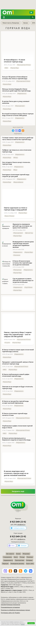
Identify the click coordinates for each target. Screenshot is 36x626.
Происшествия (19, 560)
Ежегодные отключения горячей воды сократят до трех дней (15, 175)
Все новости (10, 554)
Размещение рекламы (17, 563)
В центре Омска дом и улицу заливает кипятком (15, 102)
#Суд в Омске (28, 287)
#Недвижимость (21, 93)
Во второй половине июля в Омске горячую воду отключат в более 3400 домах (18, 114)
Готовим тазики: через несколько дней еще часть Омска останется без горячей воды (17, 138)
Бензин (25, 23)
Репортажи (26, 554)
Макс (13, 545)
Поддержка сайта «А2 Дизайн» (10, 613)
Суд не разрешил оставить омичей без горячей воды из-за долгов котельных (23, 280)
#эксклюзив (16, 255)
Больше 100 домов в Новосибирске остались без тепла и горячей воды (14, 78)
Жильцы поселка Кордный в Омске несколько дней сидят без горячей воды (16, 90)
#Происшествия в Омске (23, 65)
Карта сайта (30, 563)
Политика (30, 557)
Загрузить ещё (18, 491)
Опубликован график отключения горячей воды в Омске (17, 427)
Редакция (5, 563)
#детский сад (29, 233)
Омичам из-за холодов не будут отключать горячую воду (17, 387)
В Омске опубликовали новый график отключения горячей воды (15, 375)
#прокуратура (17, 270)
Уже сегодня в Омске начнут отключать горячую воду (16, 163)
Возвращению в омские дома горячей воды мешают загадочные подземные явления (23, 244)
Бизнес (18, 554)
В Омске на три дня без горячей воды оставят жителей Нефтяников (15, 402)
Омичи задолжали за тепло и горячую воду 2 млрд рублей (15, 209)
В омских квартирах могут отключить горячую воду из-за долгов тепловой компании (16, 473)
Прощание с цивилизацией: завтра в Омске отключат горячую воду (17, 363)
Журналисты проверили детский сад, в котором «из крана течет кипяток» (22, 226)
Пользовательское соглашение (10, 607)
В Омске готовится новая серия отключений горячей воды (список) (18, 350)
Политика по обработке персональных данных (15, 610)
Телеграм (23, 545)
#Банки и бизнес (9, 216)
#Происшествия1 (20, 106)
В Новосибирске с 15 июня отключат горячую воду (14, 61)
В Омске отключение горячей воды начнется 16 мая (14, 414)
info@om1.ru (21, 524)
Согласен (31, 623)
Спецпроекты (7, 557)
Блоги (16, 557)
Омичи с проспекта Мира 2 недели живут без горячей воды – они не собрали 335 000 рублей (17, 334)
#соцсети (7, 342)
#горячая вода (15, 68)
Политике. (23, 624)
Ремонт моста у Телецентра (11, 23)
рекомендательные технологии (10, 604)
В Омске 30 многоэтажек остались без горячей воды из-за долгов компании (22, 263)
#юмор (16, 157)
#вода (15, 170)
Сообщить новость (18, 528)
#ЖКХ (6, 68)
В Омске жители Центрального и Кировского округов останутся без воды (16, 439)
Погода (22, 557)
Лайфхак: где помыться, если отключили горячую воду (16, 151)
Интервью (29, 560)
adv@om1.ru (21, 539)
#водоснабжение (18, 182)
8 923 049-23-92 (18, 522)
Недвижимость (8, 560)
